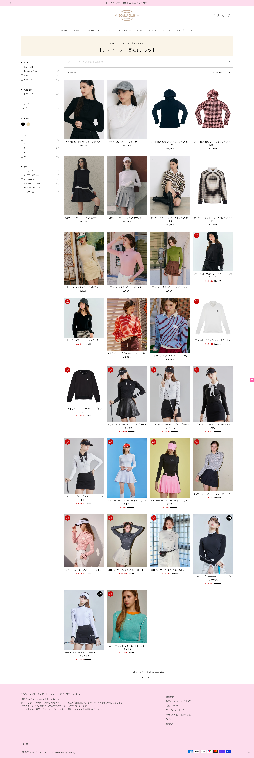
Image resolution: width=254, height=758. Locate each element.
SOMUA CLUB (45, 752)
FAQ (168, 719)
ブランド (27, 63)
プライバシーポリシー (176, 710)
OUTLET (166, 30)
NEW (139, 30)
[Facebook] (6, 3)
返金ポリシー (172, 705)
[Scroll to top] (248, 752)
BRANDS (124, 30)
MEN (108, 30)
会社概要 (170, 696)
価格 (27, 167)
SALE (151, 30)
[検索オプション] (230, 61)
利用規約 (170, 723)
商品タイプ (28, 90)
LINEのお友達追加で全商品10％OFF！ (127, 3)
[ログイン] (218, 15)
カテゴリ (27, 104)
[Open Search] (214, 15)
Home (111, 43)
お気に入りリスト (184, 30)
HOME (64, 30)
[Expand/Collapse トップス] (57, 108)
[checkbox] (40, 67)
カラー (26, 119)
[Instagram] (10, 3)
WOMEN (92, 30)
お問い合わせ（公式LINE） (179, 701)
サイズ (26, 135)
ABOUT (78, 30)
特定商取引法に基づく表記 (178, 714)
